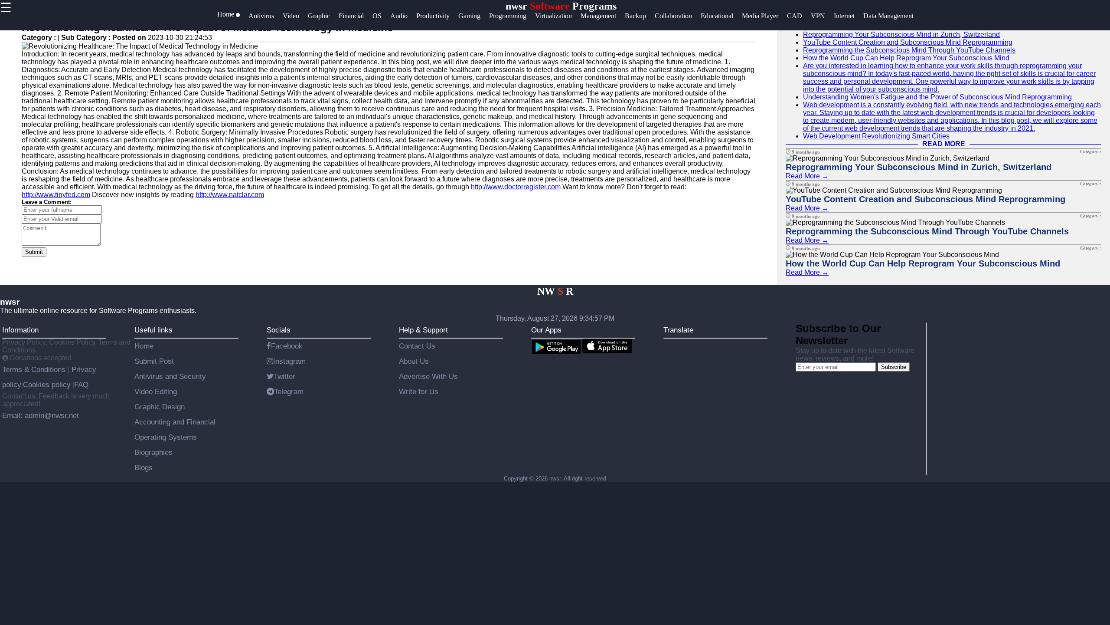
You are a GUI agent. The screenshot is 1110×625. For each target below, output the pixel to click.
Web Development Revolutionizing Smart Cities (876, 136)
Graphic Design (159, 406)
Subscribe (893, 367)
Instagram (289, 361)
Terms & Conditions (35, 369)
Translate (678, 330)
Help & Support (423, 330)
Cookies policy (47, 384)
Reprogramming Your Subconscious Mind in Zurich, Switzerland (901, 34)
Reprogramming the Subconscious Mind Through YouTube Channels (909, 50)
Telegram (289, 391)
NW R (555, 291)
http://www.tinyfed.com (56, 194)
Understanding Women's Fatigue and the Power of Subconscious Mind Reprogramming (937, 97)
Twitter (284, 376)
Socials (279, 330)
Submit (34, 252)
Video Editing (155, 391)
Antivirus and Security (170, 376)
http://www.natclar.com (230, 194)
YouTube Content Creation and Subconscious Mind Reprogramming (907, 42)
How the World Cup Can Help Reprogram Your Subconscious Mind (906, 58)
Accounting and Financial (174, 422)
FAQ (81, 384)
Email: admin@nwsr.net (40, 415)
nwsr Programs (561, 6)
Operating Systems (165, 437)
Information (20, 330)
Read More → (807, 176)
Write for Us (418, 391)
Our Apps (546, 330)
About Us (414, 361)
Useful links (153, 330)
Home (143, 346)
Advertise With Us (428, 376)
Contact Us (417, 346)
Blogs (143, 467)
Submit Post (154, 361)
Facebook (287, 346)
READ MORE (943, 144)
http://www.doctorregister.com (516, 187)
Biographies (153, 452)
